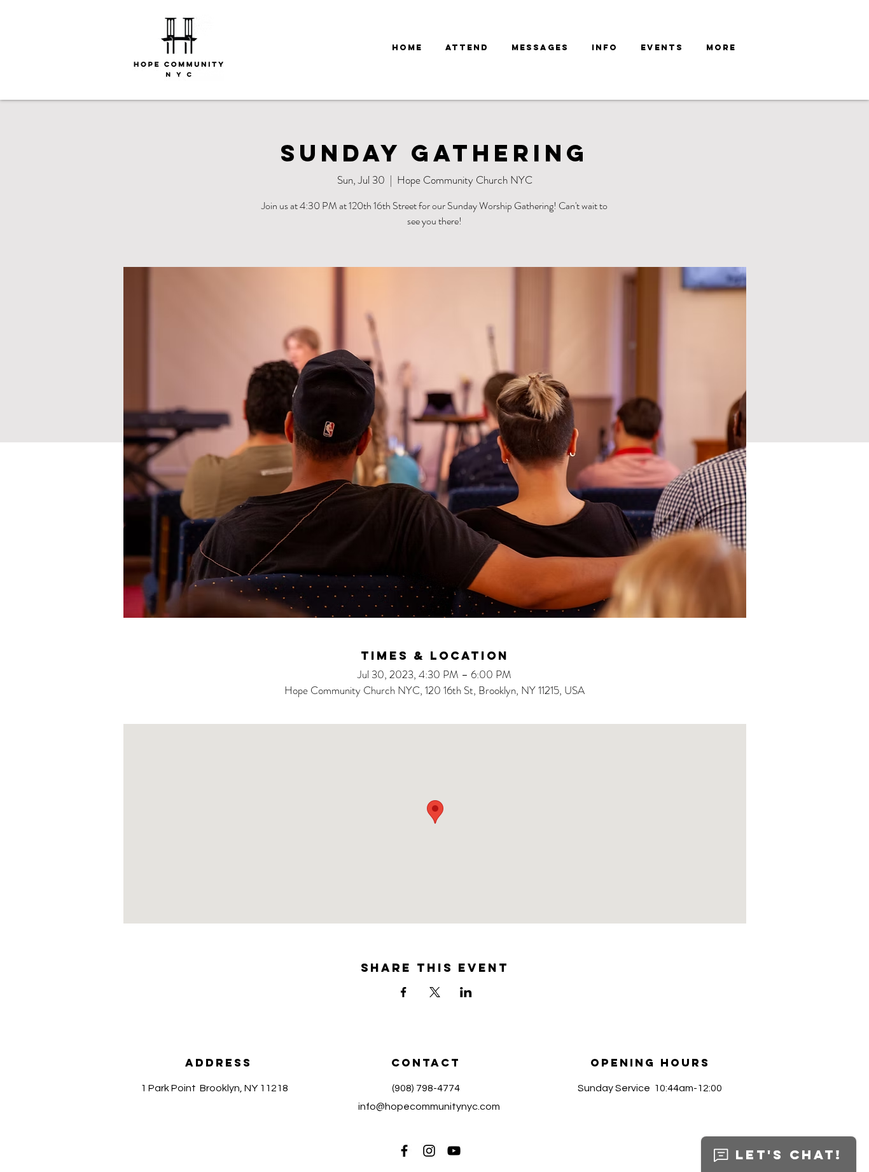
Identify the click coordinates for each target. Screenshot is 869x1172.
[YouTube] (454, 1151)
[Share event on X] (435, 992)
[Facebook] (404, 1151)
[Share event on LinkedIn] (466, 992)
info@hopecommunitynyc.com (429, 1106)
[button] (540, 48)
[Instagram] (429, 1151)
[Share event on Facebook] (404, 992)
